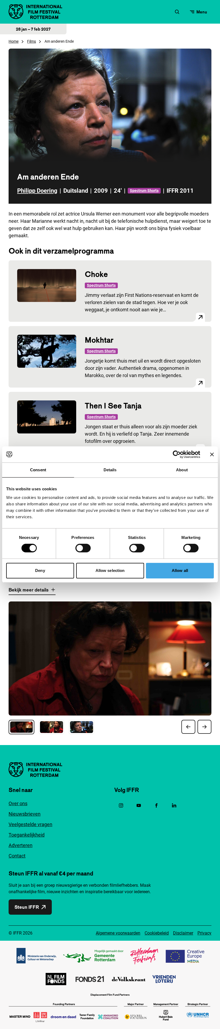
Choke (96, 274)
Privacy (204, 933)
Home (14, 41)
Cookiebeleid (157, 933)
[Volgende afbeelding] (204, 727)
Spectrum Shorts (144, 190)
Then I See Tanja (113, 405)
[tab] (21, 727)
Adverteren (20, 845)
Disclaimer (183, 933)
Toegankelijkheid (27, 835)
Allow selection (110, 570)
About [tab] (182, 470)
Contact (17, 856)
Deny (40, 570)
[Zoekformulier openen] (177, 11)
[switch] (83, 548)
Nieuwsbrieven (25, 814)
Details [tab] (110, 470)
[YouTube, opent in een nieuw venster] (138, 805)
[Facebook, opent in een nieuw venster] (156, 805)
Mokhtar (99, 340)
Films (31, 41)
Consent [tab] (38, 470)
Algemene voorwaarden (118, 933)
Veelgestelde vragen (30, 824)
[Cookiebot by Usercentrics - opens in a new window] (176, 454)
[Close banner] (212, 454)
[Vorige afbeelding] (188, 727)
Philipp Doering (37, 190)
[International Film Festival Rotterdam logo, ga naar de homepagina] (35, 11)
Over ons (18, 803)
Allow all (180, 570)
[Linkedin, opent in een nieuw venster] (174, 805)
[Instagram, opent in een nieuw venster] (121, 805)
